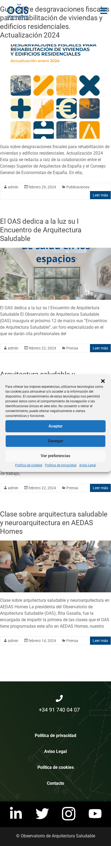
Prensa (72, 348)
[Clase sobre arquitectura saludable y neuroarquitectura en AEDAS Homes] (55, 543)
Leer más (100, 195)
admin (13, 187)
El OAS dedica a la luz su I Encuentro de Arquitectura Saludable (40, 230)
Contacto (55, 783)
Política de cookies (28, 465)
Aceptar (55, 426)
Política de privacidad (61, 465)
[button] (103, 381)
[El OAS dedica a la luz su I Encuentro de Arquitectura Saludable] (55, 250)
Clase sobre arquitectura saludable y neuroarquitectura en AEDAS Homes (53, 522)
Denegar (55, 441)
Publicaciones (77, 187)
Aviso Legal (87, 465)
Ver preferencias (55, 455)
